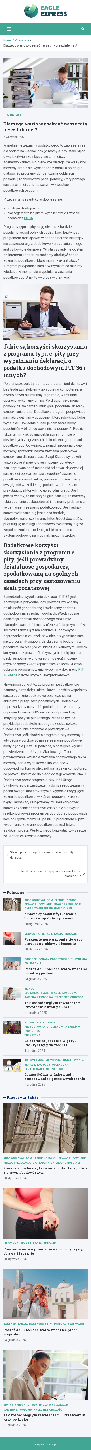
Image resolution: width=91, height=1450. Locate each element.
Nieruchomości (66, 900)
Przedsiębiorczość (69, 997)
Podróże (30, 959)
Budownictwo (34, 900)
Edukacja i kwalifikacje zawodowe (50, 993)
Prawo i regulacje (67, 904)
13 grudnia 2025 (35, 979)
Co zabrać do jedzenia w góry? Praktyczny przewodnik (50, 1042)
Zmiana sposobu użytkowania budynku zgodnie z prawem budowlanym (50, 918)
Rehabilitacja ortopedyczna (46, 1064)
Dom (50, 900)
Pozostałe (12, 115)
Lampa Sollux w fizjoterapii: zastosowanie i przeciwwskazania (54, 1076)
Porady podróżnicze (53, 959)
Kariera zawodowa (38, 997)
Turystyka (79, 959)
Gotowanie (32, 1022)
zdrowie (70, 934)
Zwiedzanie (32, 963)
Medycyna (32, 934)
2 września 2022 (14, 137)
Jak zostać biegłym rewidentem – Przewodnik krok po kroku (54, 1004)
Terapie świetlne (36, 1069)
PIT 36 (28, 218)
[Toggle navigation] (9, 29)
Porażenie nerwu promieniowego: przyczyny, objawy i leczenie (53, 941)
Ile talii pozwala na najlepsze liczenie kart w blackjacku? (51, 873)
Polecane (15, 892)
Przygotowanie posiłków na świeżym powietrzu (52, 1028)
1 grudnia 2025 (34, 1084)
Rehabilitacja (52, 934)
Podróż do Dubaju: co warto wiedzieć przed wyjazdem (56, 971)
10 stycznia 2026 (36, 924)
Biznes (29, 988)
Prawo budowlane (38, 904)
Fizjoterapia (34, 1060)
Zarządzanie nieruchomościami (48, 908)
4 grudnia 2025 (34, 1050)
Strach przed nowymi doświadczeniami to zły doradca (42, 855)
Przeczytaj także (23, 1097)
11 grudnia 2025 (35, 1012)
